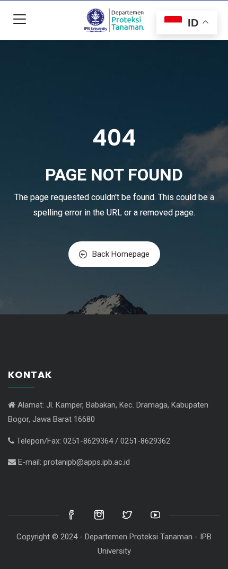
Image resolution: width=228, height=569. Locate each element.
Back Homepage (121, 254)
